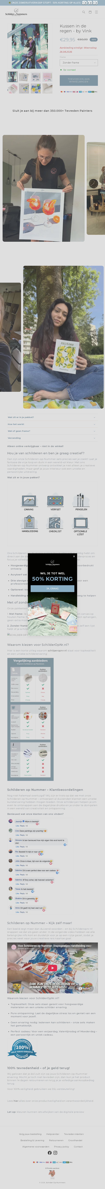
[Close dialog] (74, 556)
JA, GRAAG (52, 588)
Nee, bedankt (52, 598)
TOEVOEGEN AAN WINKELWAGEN (52, 1186)
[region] (52, 3)
